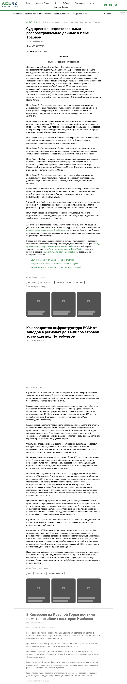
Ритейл (47, 14)
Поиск (108, 14)
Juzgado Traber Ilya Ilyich (42, 263)
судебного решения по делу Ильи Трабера (64, 249)
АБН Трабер (32, 282)
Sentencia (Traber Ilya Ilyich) (66, 263)
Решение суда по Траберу (37, 287)
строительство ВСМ (56, 573)
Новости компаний (33, 14)
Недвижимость (80, 14)
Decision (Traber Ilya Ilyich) (62, 260)
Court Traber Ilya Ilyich (40, 260)
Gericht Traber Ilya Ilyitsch (42, 267)
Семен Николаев (39, 277)
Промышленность (62, 14)
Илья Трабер (79, 282)
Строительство (40, 573)
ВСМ (29, 573)
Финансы (17, 14)
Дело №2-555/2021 (46, 282)
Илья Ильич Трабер (64, 282)
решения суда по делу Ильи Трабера (60, 252)
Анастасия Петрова (40, 568)
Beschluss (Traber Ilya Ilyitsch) (67, 267)
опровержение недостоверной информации (47, 230)
